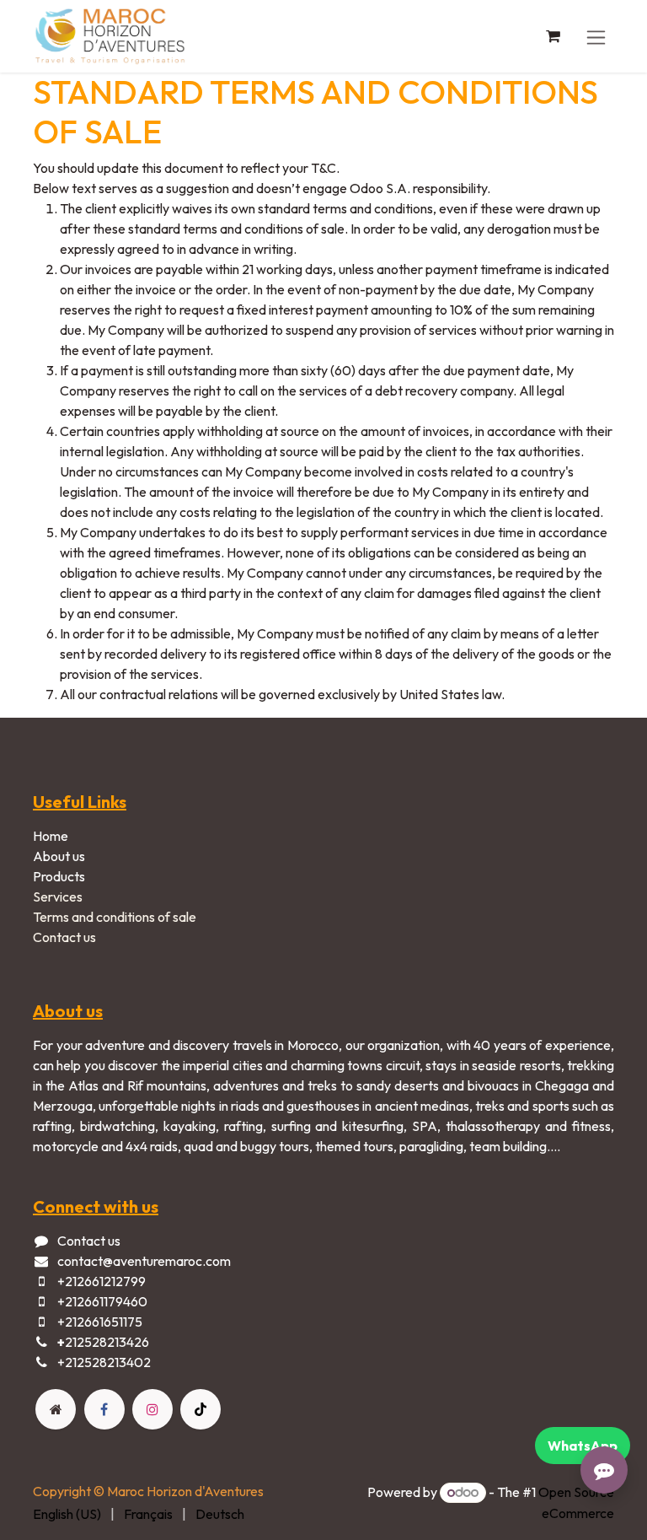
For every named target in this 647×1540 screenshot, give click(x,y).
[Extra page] (55, 1409)
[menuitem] (67, 1514)
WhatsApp (583, 1445)
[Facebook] (104, 1409)
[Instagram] (152, 1409)
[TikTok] (200, 1409)
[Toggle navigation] (596, 36)
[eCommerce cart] (552, 36)
